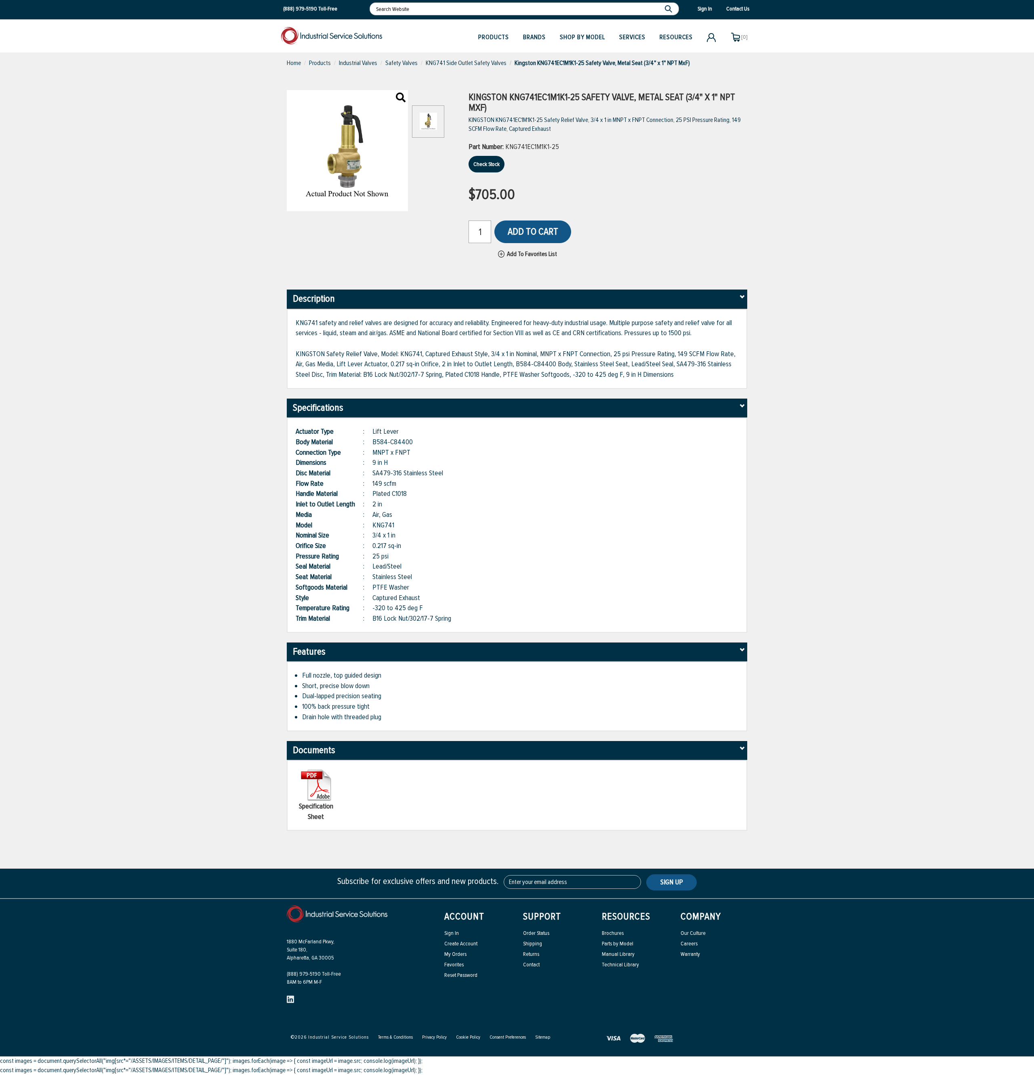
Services (632, 37)
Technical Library (620, 964)
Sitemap (542, 1037)
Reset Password (460, 975)
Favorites (454, 964)
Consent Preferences (508, 1037)
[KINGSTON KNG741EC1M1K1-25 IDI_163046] (401, 98)
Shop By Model (582, 37)
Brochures (613, 933)
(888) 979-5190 (300, 8)
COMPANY (701, 916)
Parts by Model (617, 943)
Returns (531, 954)
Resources (676, 37)
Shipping (532, 943)
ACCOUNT (464, 916)
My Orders (455, 954)
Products (493, 37)
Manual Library (618, 954)
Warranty (690, 954)
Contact (531, 964)
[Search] (669, 8)
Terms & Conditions (395, 1037)
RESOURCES (626, 916)
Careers (689, 943)
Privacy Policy (434, 1037)
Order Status (536, 933)
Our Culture (693, 933)
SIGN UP (671, 882)
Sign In (451, 933)
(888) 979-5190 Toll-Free (314, 973)
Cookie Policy (468, 1037)
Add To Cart (533, 231)
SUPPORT (542, 916)
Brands (534, 37)
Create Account (460, 943)
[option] (428, 125)
